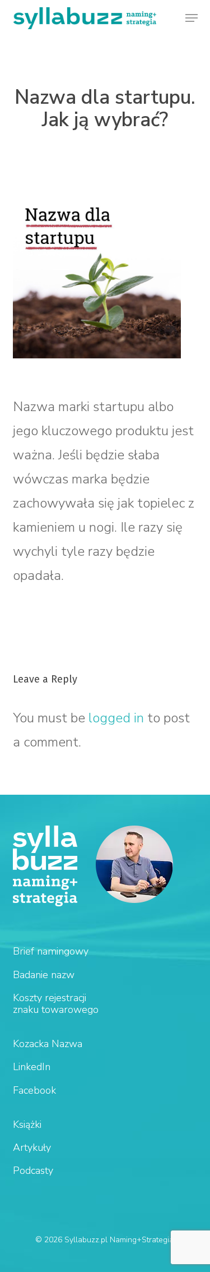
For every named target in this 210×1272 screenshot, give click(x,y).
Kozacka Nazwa (47, 1043)
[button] (191, 18)
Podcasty (33, 1170)
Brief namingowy (50, 951)
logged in (116, 718)
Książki (27, 1124)
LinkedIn (31, 1066)
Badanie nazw (43, 974)
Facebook (34, 1090)
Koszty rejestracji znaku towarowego (56, 1003)
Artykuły (32, 1147)
